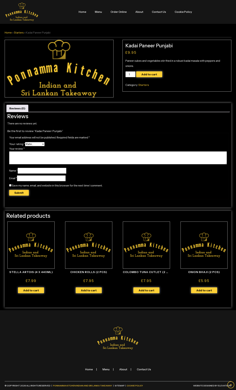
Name (13, 170)
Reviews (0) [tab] (17, 108)
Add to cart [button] (31, 290)
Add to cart (149, 74)
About (139, 11)
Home (82, 11)
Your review (17, 148)
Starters (19, 32)
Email (13, 178)
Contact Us (159, 11)
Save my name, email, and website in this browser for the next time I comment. (57, 185)
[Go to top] (230, 384)
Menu (98, 11)
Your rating (17, 144)
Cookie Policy (183, 11)
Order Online (119, 11)
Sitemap (119, 385)
